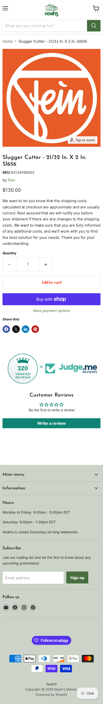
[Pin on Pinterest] (35, 329)
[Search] (93, 25)
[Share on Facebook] (6, 329)
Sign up (77, 577)
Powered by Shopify (51, 695)
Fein (11, 180)
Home (7, 41)
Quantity (9, 253)
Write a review (51, 423)
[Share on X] (16, 329)
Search (51, 684)
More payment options (51, 311)
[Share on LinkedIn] (25, 329)
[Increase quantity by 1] (46, 264)
